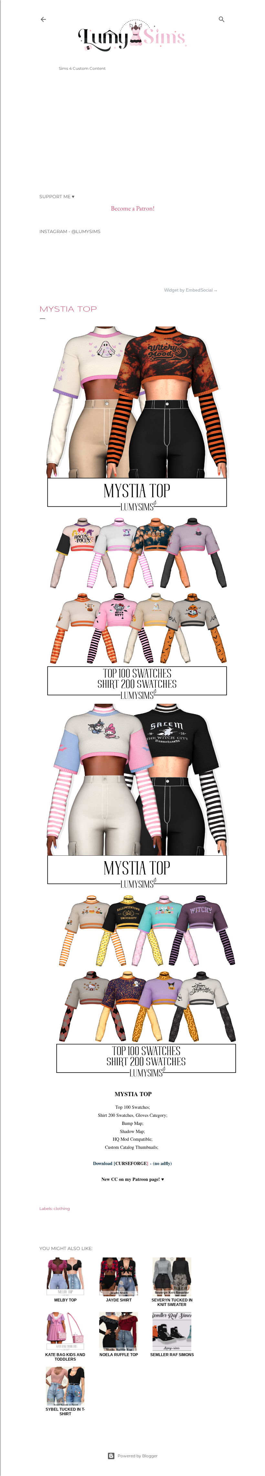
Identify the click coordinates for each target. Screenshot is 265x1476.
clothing (62, 1208)
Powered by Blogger (138, 1455)
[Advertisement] (132, 132)
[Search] (222, 18)
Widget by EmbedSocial (188, 290)
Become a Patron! (132, 208)
